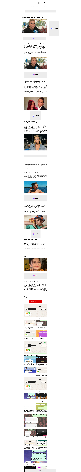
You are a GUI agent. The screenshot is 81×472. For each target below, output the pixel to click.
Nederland (45, 6)
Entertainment (41, 6)
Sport (49, 6)
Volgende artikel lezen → (35, 301)
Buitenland (36, 6)
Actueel (32, 6)
